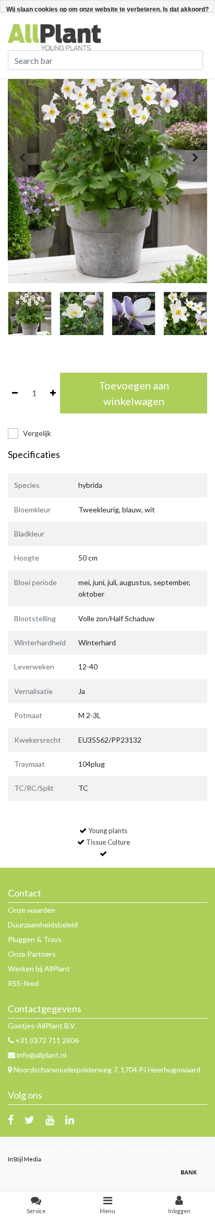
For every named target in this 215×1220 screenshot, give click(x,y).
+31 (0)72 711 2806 (46, 1040)
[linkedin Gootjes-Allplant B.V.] (69, 1119)
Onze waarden (31, 909)
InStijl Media (24, 1159)
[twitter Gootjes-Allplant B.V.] (29, 1119)
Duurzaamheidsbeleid (43, 924)
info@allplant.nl (41, 1054)
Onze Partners (32, 953)
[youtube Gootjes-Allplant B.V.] (49, 1119)
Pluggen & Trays (35, 939)
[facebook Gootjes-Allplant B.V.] (11, 1119)
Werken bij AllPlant (39, 968)
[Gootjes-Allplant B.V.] (54, 36)
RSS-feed (23, 983)
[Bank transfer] (191, 1176)
